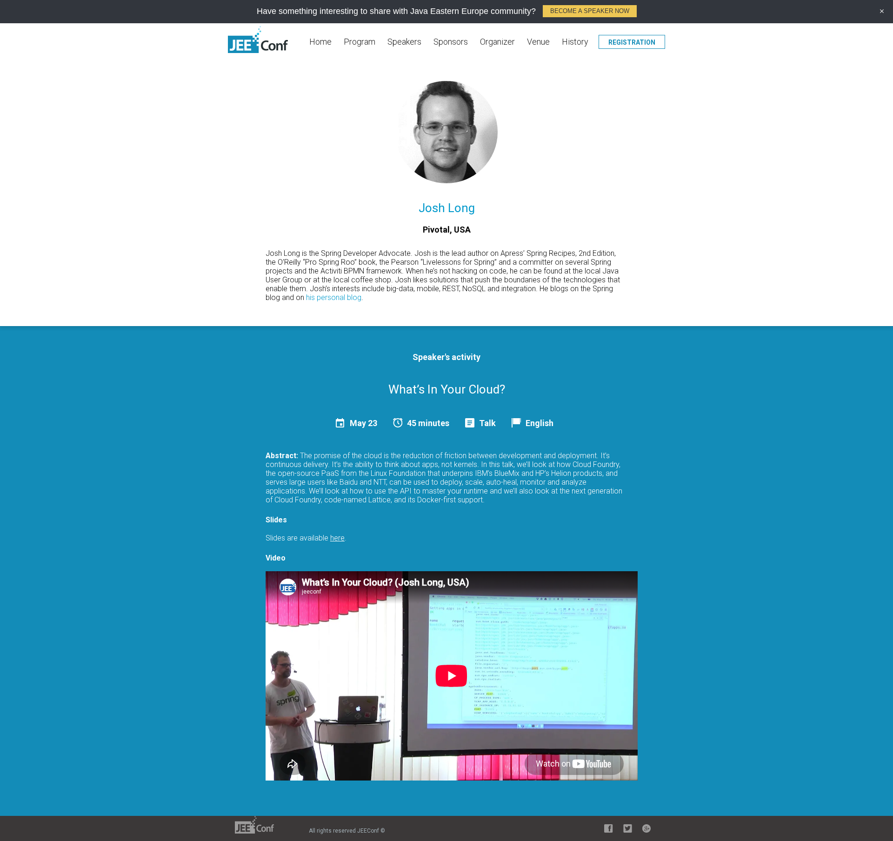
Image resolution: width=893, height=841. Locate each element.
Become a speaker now (589, 10)
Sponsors (450, 42)
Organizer (497, 42)
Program (359, 42)
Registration (631, 42)
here (337, 538)
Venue (538, 42)
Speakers (404, 42)
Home (320, 42)
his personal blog (333, 297)
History (575, 42)
